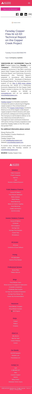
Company (15, 326)
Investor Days (15, 232)
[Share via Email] (30, 14)
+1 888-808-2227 (15, 370)
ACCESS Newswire (16, 353)
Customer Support (15, 374)
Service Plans (15, 270)
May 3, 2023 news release (21, 83)
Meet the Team (15, 338)
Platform (15, 323)
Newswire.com (15, 355)
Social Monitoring (15, 206)
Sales (15, 372)
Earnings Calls (15, 228)
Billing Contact (15, 379)
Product (16, 321)
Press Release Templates (15, 306)
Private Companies (15, 175)
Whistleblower (15, 235)
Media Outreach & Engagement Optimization (15, 284)
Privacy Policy (18, 389)
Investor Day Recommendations (15, 296)
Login (15, 368)
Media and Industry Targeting (15, 204)
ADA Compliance (15, 225)
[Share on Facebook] (17, 14)
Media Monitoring (15, 201)
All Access (15, 245)
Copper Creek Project (17, 108)
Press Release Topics (15, 282)
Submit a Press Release (15, 260)
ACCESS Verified (15, 211)
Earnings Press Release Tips (15, 294)
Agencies (15, 177)
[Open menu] (29, 3)
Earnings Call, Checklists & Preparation (15, 291)
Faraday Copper (6, 102)
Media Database (15, 197)
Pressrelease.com (15, 357)
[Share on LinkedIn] (25, 14)
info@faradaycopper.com (14, 140)
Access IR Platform (15, 221)
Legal (15, 180)
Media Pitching (15, 199)
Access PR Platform (15, 192)
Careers (15, 343)
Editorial (15, 377)
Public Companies (15, 173)
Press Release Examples (15, 308)
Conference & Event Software (15, 247)
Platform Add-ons (15, 272)
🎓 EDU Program (15, 311)
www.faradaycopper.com (9, 95)
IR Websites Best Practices (15, 289)
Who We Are (15, 336)
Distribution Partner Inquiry (15, 381)
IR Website (15, 223)
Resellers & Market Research (15, 182)
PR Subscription (15, 257)
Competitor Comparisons (15, 287)
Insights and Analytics (15, 208)
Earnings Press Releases (15, 230)
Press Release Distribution (15, 194)
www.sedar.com (6, 93)
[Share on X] (21, 14)
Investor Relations (15, 340)
